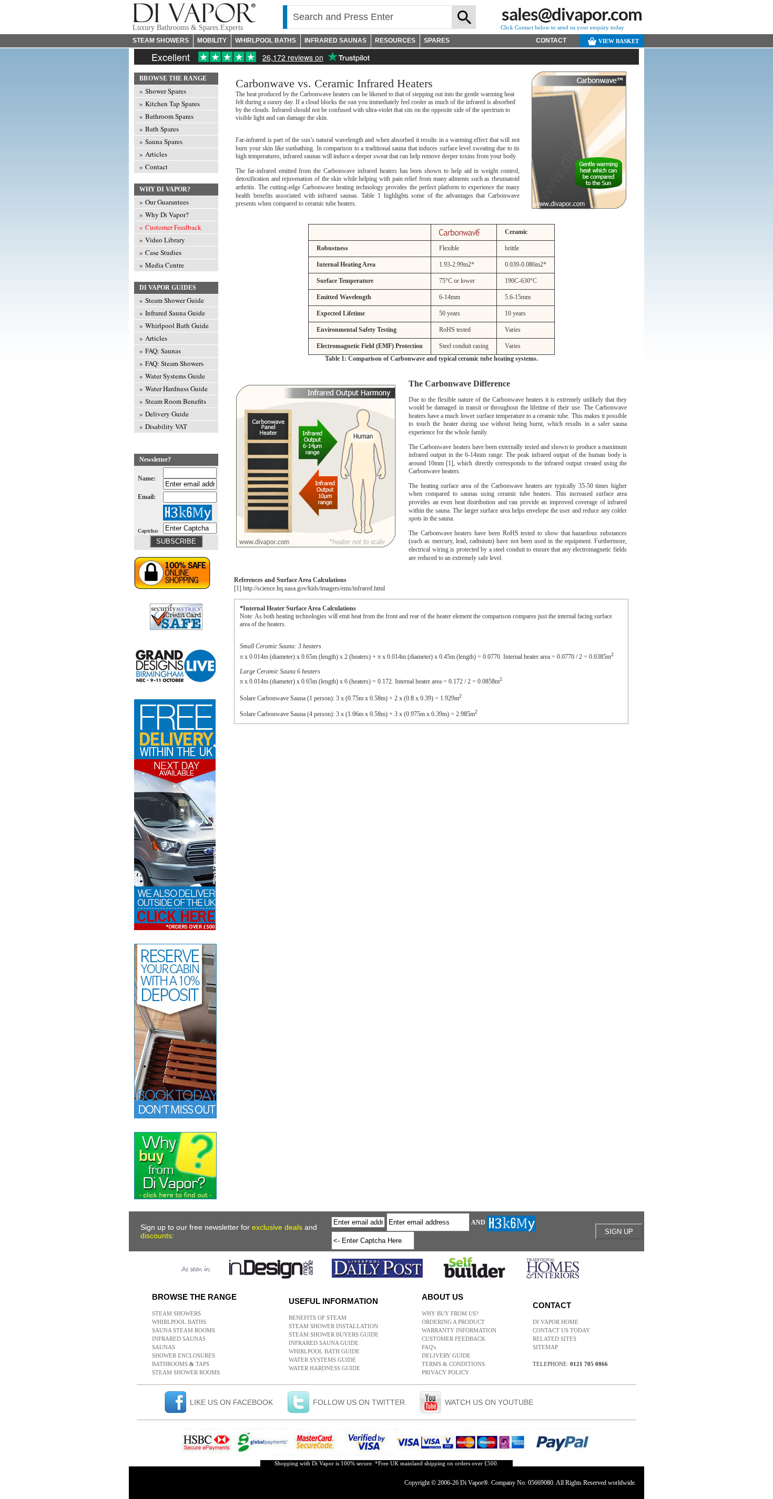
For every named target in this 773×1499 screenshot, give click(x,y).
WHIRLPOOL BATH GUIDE (324, 1351)
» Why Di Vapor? (164, 214)
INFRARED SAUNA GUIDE (324, 1343)
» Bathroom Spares (166, 116)
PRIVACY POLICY (445, 1372)
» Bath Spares (159, 129)
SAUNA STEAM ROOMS (183, 1330)
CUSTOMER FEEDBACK (453, 1338)
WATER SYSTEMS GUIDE (322, 1360)
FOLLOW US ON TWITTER (359, 1402)
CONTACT (551, 40)
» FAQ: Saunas (160, 350)
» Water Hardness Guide (173, 388)
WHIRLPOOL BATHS (265, 40)
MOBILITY (212, 40)
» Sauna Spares (160, 141)
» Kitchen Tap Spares (169, 103)
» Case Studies (160, 252)
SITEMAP (545, 1347)
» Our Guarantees (164, 202)
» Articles (153, 154)
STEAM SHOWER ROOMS (186, 1372)
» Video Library (162, 239)
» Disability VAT (163, 426)
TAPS (202, 1364)
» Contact (153, 166)
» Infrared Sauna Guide (172, 313)
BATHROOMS (170, 1364)
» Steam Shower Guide (171, 300)
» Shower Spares (162, 91)
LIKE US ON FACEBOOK (231, 1402)
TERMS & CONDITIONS (453, 1364)
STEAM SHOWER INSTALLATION (333, 1326)
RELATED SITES (554, 1338)
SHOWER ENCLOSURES (183, 1355)
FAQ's (429, 1347)
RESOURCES (395, 40)
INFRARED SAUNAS (335, 40)
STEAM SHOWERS (161, 40)
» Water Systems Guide (172, 376)
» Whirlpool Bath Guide (174, 325)
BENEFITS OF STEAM (318, 1317)
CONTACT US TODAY (561, 1330)
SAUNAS (163, 1347)
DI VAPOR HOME (555, 1322)
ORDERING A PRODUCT (453, 1322)
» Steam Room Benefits (172, 401)
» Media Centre (161, 265)
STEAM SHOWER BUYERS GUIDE (334, 1334)
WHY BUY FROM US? (450, 1313)
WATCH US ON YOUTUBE (489, 1402)
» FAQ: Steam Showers (171, 363)
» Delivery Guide (164, 414)
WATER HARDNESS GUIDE (324, 1368)
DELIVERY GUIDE (446, 1355)
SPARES (437, 40)
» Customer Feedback (170, 227)
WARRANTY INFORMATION (459, 1330)
